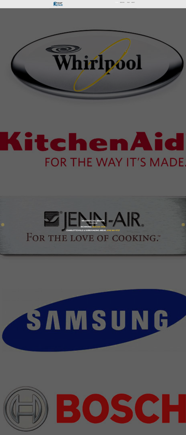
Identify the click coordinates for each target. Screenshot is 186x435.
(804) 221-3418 (98, 227)
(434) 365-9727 (113, 230)
